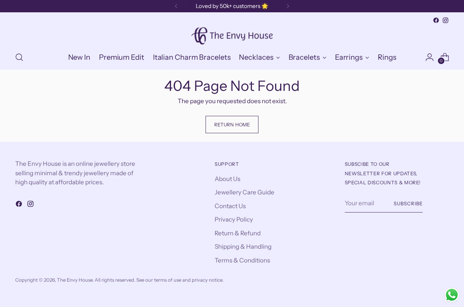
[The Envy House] (232, 35)
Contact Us (230, 206)
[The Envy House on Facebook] (436, 20)
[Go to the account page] (429, 57)
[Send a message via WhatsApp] (451, 294)
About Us (227, 178)
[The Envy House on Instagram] (445, 20)
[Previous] (176, 6)
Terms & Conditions (242, 260)
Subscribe (408, 203)
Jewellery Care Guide (244, 192)
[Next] (288, 6)
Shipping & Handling (243, 246)
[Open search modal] (19, 57)
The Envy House (74, 280)
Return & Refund (238, 233)
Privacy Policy (234, 219)
